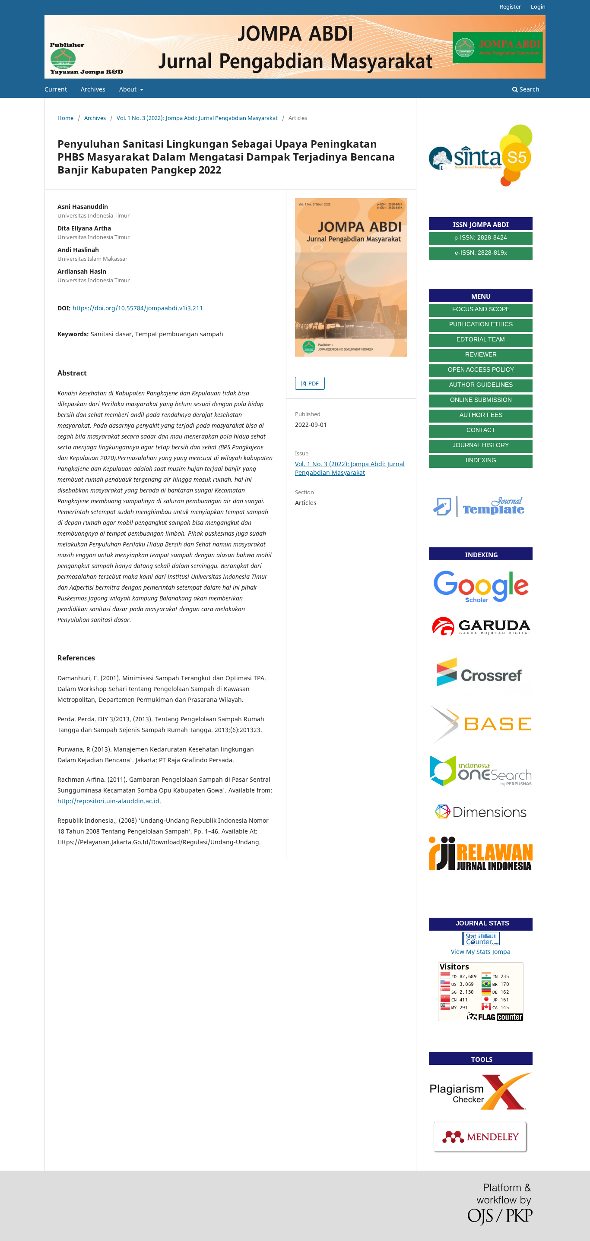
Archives (93, 89)
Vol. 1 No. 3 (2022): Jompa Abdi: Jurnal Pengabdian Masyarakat (197, 118)
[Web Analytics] (481, 943)
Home (65, 118)
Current (55, 89)
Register (510, 6)
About (128, 89)
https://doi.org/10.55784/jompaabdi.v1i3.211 (138, 308)
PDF (313, 383)
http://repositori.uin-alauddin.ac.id (108, 801)
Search (528, 89)
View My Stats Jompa (481, 951)
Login (538, 6)
